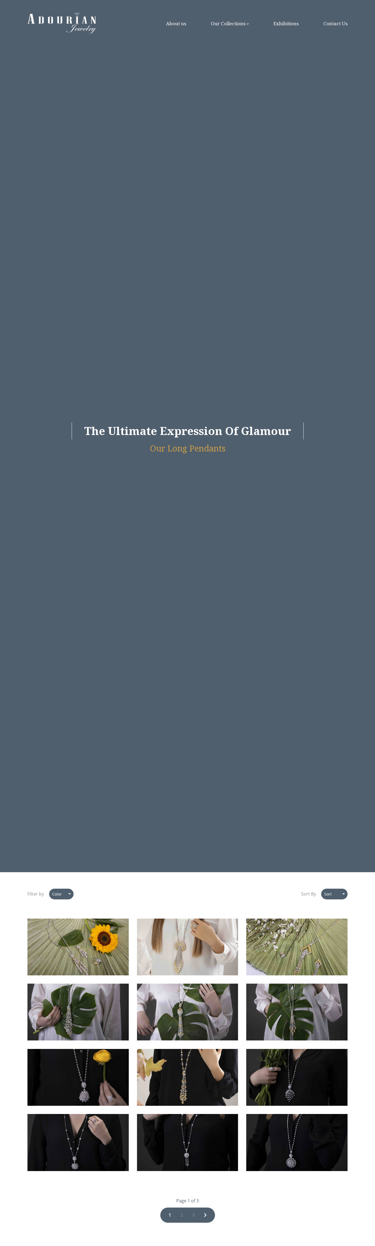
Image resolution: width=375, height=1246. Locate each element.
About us (176, 23)
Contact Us (335, 23)
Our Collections (228, 23)
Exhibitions (286, 23)
